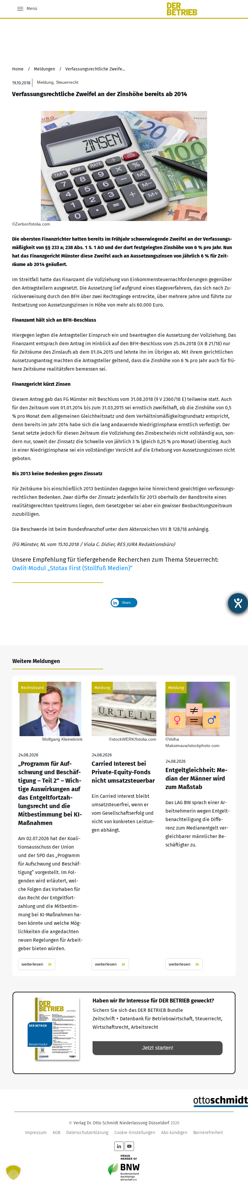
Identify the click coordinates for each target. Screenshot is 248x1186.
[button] (13, 1172)
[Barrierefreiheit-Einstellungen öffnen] (238, 603)
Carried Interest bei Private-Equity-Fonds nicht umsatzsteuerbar (124, 826)
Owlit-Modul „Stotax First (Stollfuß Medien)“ (72, 568)
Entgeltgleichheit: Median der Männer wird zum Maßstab (197, 826)
